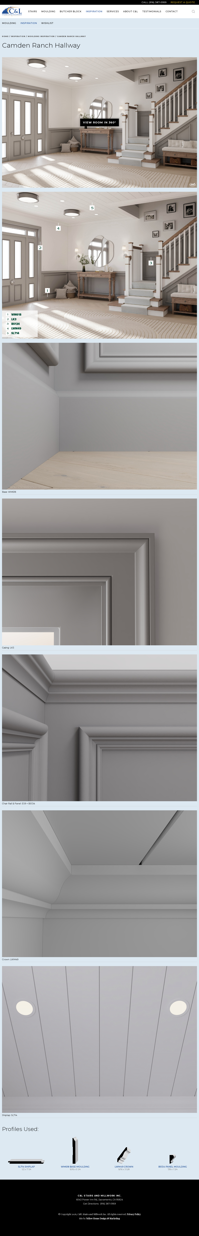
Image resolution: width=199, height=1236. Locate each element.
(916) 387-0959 (108, 1203)
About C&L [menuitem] (130, 11)
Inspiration (28, 23)
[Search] (193, 11)
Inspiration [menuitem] (94, 11)
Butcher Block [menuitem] (70, 11)
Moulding (9, 23)
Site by (99, 1218)
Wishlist (47, 23)
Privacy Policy (134, 1214)
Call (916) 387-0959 (154, 2)
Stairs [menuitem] (32, 11)
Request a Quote (183, 2)
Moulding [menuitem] (48, 11)
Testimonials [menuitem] (151, 11)
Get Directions (91, 1203)
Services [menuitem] (113, 11)
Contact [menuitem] (172, 11)
